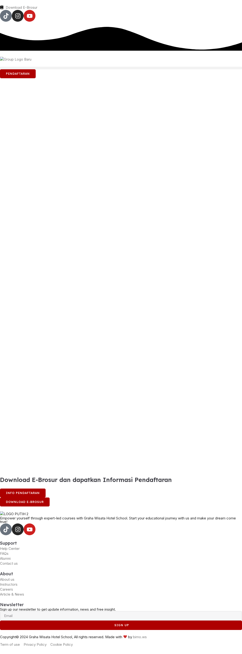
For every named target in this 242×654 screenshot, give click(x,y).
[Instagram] (18, 16)
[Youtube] (29, 16)
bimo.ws (140, 636)
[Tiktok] (6, 16)
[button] (121, 68)
